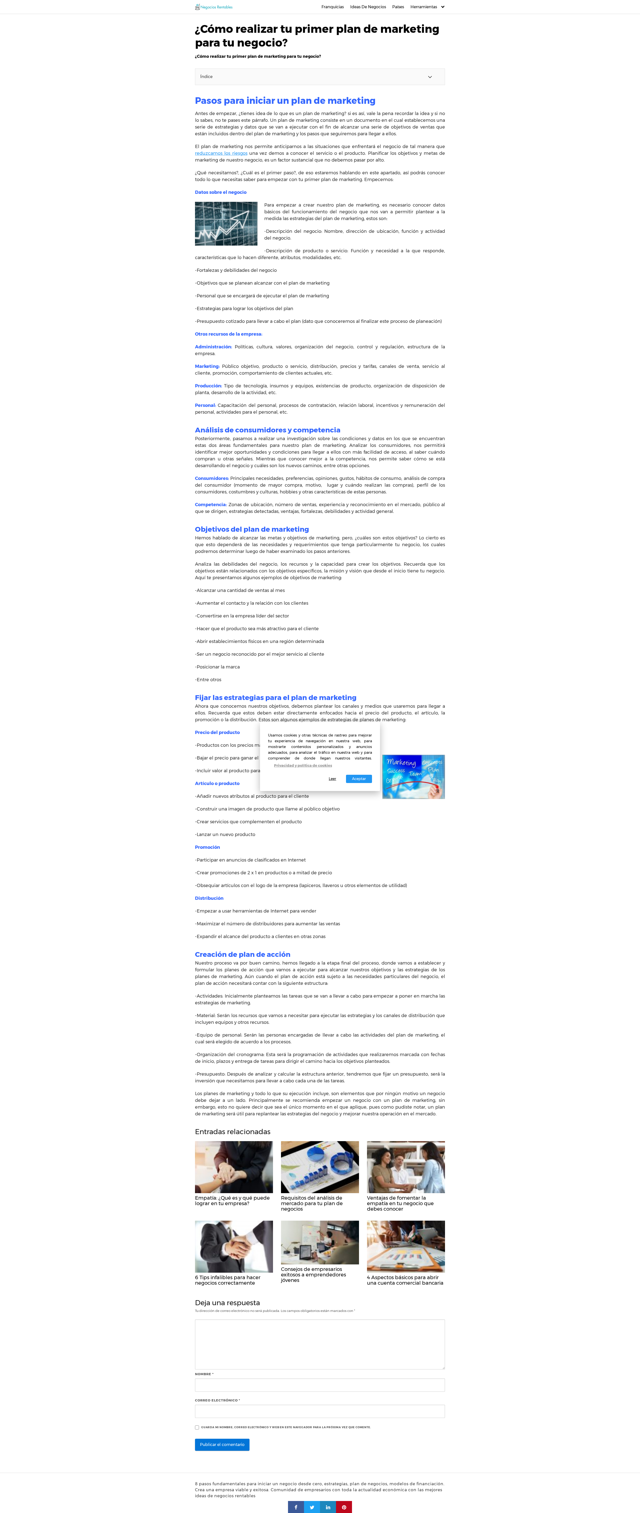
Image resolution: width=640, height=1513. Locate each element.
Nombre (204, 1374)
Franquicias (333, 7)
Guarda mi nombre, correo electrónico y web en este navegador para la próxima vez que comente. (286, 1427)
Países (398, 7)
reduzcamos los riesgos (221, 153)
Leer (332, 779)
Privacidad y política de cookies (303, 765)
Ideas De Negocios (368, 7)
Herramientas (423, 7)
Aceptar (359, 779)
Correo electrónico (217, 1400)
